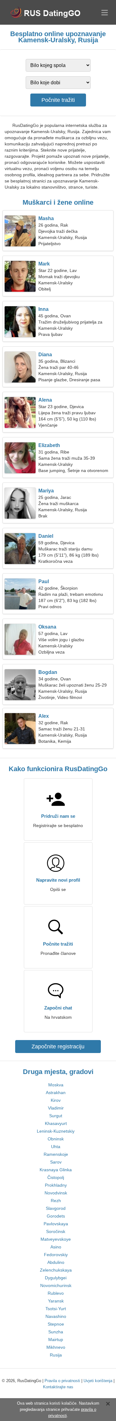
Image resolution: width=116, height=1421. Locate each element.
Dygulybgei (56, 1277)
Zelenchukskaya (56, 1270)
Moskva (55, 1084)
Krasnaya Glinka (56, 1169)
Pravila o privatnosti (62, 1380)
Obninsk (56, 1138)
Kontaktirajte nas (58, 1387)
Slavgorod (56, 1208)
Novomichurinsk (55, 1285)
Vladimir (56, 1107)
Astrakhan (56, 1092)
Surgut (55, 1115)
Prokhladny (56, 1185)
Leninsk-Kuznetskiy (56, 1131)
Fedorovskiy (56, 1254)
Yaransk (56, 1300)
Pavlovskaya (56, 1223)
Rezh (56, 1200)
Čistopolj (55, 1177)
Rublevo (56, 1293)
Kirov (56, 1100)
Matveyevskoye (56, 1239)
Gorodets (56, 1216)
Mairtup (55, 1339)
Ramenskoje (56, 1154)
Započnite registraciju (58, 1046)
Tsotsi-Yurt (55, 1308)
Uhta (55, 1146)
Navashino (55, 1316)
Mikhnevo (55, 1347)
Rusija (56, 1354)
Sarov (56, 1162)
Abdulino (55, 1262)
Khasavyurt (56, 1123)
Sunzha (55, 1331)
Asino (55, 1246)
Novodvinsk (56, 1192)
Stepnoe (56, 1324)
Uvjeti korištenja (98, 1380)
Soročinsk (55, 1231)
